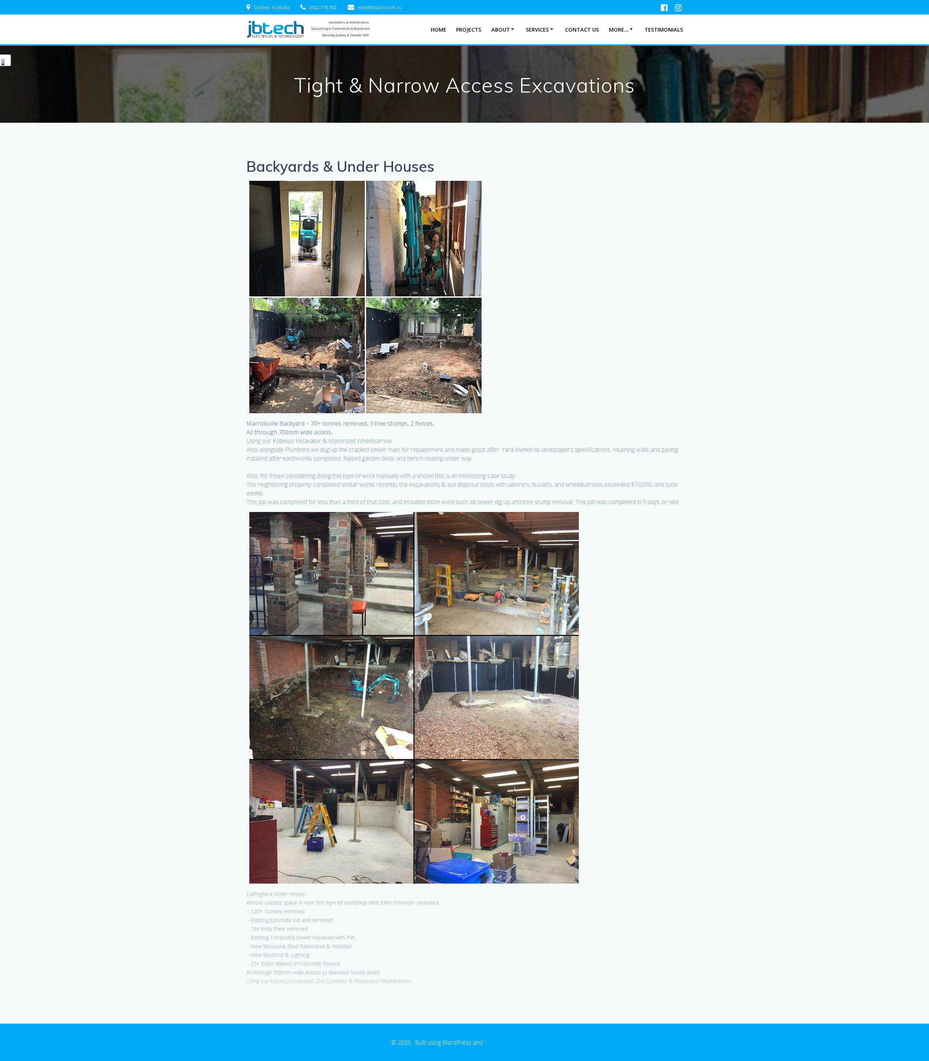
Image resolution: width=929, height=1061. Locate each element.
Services (537, 29)
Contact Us (582, 29)
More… (619, 29)
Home (438, 29)
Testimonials (663, 29)
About (500, 29)
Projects (468, 29)
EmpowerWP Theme (510, 1042)
